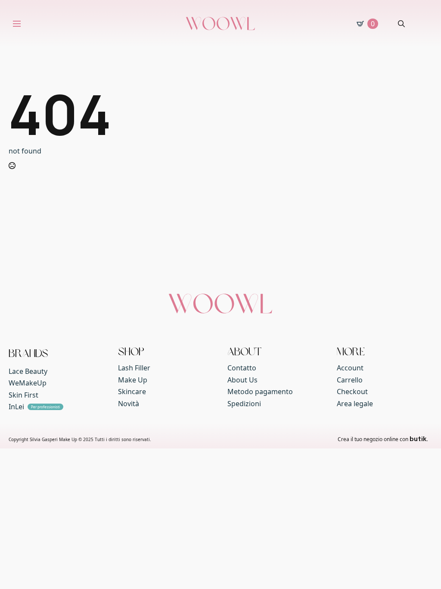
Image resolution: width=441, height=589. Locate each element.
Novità (128, 403)
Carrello (350, 380)
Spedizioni (244, 403)
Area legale (355, 403)
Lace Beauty (28, 371)
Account (350, 368)
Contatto (241, 368)
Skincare (132, 391)
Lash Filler (134, 368)
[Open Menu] (17, 24)
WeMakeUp (28, 383)
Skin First (23, 395)
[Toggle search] (401, 24)
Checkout (352, 391)
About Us (242, 380)
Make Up (132, 380)
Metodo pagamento (260, 391)
